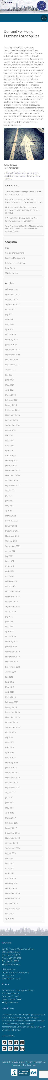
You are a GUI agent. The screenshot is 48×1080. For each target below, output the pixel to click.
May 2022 (9, 505)
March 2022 (10, 515)
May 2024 (9, 385)
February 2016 (11, 883)
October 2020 (11, 601)
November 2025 (12, 294)
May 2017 (9, 807)
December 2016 (12, 833)
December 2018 (12, 712)
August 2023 (11, 430)
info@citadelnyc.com (11, 964)
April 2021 (9, 571)
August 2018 (11, 732)
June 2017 (9, 802)
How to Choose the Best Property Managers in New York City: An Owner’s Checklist (22, 210)
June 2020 (9, 621)
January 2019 (11, 707)
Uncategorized (11, 273)
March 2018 (10, 757)
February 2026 (11, 289)
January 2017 (11, 828)
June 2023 (9, 440)
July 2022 (9, 495)
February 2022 (11, 520)
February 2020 (11, 641)
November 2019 (12, 656)
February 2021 (11, 581)
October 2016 (11, 843)
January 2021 (11, 586)
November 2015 (12, 898)
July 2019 (9, 677)
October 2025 (11, 299)
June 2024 (9, 379)
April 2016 (9, 873)
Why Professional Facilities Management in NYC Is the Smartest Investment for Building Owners (24, 229)
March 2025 (10, 334)
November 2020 (12, 596)
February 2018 (11, 762)
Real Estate (10, 268)
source (18, 125)
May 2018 (9, 747)
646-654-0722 (14, 958)
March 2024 (10, 395)
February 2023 (11, 460)
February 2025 (11, 339)
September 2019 (12, 666)
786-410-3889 (14, 999)
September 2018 (12, 727)
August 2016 (11, 853)
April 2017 (9, 812)
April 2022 (9, 510)
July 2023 (9, 435)
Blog (7, 248)
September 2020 (12, 606)
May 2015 (9, 913)
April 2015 (9, 918)
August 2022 (11, 490)
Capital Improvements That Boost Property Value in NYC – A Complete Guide (24, 200)
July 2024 (9, 374)
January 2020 (11, 646)
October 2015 (11, 903)
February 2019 (11, 702)
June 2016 (9, 863)
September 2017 (12, 787)
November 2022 (12, 475)
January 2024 (11, 405)
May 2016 (9, 868)
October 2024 (11, 359)
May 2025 (9, 324)
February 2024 (11, 400)
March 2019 (10, 697)
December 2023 (12, 410)
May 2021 (9, 566)
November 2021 (12, 536)
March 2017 (10, 818)
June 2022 (9, 500)
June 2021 (9, 561)
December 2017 (12, 772)
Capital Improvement (14, 252)
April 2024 (9, 390)
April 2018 (9, 752)
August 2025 (11, 309)
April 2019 (9, 692)
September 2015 (12, 908)
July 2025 (9, 314)
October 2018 (11, 722)
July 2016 (9, 858)
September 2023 (12, 425)
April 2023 (9, 450)
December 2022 (12, 470)
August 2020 (11, 611)
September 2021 (12, 546)
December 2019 (12, 651)
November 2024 (12, 354)
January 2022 (11, 526)
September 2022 (12, 485)
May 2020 (9, 626)
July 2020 (9, 616)
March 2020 (10, 636)
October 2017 (11, 782)
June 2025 (9, 319)
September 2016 (12, 848)
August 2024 (11, 369)
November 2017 (12, 777)
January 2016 (11, 888)
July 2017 (9, 797)
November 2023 (12, 415)
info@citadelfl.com (10, 1002)
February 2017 (11, 823)
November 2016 (12, 838)
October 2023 (11, 420)
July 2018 (9, 737)
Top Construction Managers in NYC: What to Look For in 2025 (23, 193)
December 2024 (12, 349)
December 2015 (12, 893)
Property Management (15, 263)
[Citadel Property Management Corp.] (9, 2)
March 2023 (10, 455)
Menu (44, 18)
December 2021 (12, 530)
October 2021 (11, 541)
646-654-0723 (12, 961)
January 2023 (11, 465)
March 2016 (10, 878)
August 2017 (11, 792)
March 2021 (10, 576)
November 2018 (12, 717)
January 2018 (11, 767)
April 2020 (9, 631)
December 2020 (12, 591)
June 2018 (9, 742)
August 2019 (11, 671)
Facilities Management (15, 258)
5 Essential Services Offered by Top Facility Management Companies (21, 219)
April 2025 (9, 329)
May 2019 (9, 687)
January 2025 (11, 344)
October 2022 (11, 480)
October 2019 (11, 661)
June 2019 (9, 682)
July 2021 (9, 556)
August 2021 (11, 551)
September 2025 (12, 304)
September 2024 (12, 364)
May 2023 (9, 445)
